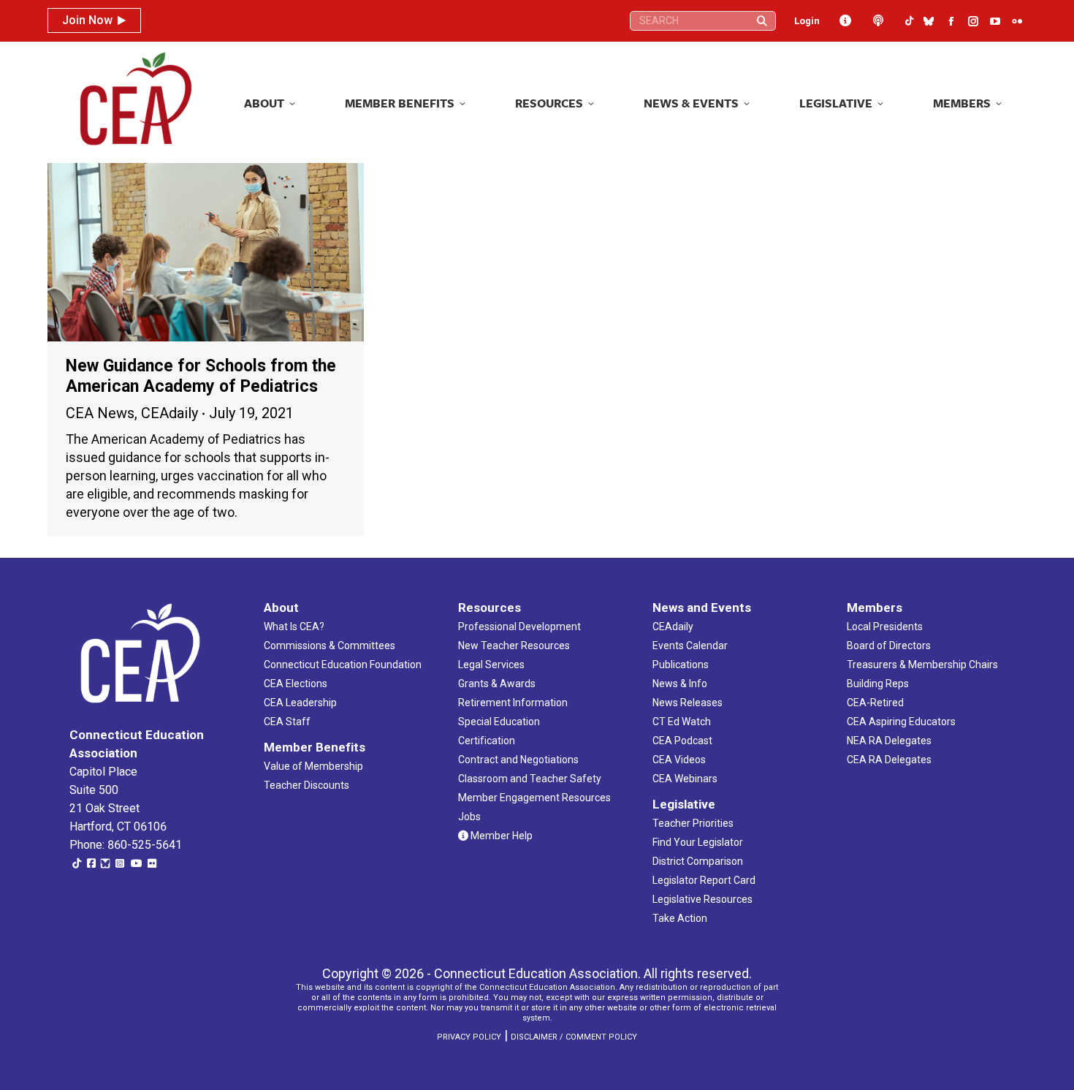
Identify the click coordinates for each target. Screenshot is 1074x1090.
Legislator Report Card (703, 880)
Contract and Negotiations (518, 759)
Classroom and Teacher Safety (529, 778)
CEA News (100, 413)
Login (807, 20)
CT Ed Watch (681, 721)
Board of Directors (889, 645)
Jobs (469, 816)
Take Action (679, 918)
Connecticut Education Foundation (343, 664)
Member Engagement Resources (534, 797)
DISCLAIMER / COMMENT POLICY (574, 1037)
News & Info (679, 683)
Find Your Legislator (697, 842)
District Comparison (697, 861)
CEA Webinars (684, 778)
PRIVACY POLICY (469, 1037)
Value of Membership (313, 766)
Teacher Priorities (693, 823)
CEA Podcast (682, 740)
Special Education (499, 721)
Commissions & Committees (329, 645)
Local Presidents (885, 626)
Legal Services (491, 664)
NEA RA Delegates (889, 740)
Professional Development (519, 626)
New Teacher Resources (514, 645)
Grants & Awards (497, 683)
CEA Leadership (300, 702)
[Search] (762, 21)
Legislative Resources (702, 899)
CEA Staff (287, 721)
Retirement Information (513, 702)
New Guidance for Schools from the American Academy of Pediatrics (201, 376)
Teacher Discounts (306, 785)
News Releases (687, 702)
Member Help (500, 835)
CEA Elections (295, 683)
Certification (486, 740)
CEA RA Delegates (889, 759)
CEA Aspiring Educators (901, 721)
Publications (680, 664)
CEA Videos (679, 759)
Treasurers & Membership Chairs (922, 664)
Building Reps (878, 683)
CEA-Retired (875, 702)
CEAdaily (169, 413)
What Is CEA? (294, 626)
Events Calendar (690, 645)
